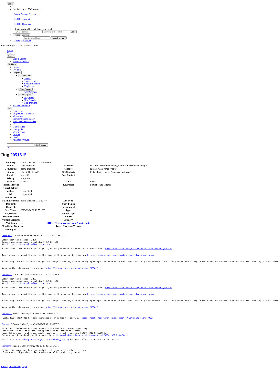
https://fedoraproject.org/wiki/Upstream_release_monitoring (120, 255)
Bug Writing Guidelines (23, 113)
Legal (15, 137)
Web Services (19, 132)
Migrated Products (21, 140)
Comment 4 (7, 346)
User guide (18, 129)
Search (11, 56)
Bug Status (29, 97)
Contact (16, 134)
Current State (25, 76)
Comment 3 (7, 324)
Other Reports (25, 89)
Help (10, 108)
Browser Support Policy (24, 119)
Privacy (4, 366)
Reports (17, 73)
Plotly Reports (26, 95)
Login (10, 4)
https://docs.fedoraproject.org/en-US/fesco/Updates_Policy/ (138, 248)
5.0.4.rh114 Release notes (24, 121)
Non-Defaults (30, 103)
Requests (17, 69)
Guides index (19, 126)
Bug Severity (30, 100)
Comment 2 (7, 313)
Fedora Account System (24, 14)
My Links (12, 64)
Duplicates (29, 86)
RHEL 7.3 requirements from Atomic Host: (68, 223)
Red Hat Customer (22, 24)
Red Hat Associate (22, 19)
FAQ (15, 124)
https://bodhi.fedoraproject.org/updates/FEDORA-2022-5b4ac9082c (117, 318)
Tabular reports (31, 81)
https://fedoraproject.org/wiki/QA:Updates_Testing (40, 339)
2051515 (18, 154)
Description (7, 235)
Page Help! (18, 111)
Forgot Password (21, 35)
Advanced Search (21, 61)
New (9, 53)
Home (10, 50)
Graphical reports (32, 83)
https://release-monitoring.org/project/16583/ (72, 268)
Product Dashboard (21, 105)
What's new (18, 116)
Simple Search (19, 59)
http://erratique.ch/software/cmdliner (28, 244)
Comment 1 (7, 274)
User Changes (30, 92)
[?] (8, 147)
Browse (16, 67)
